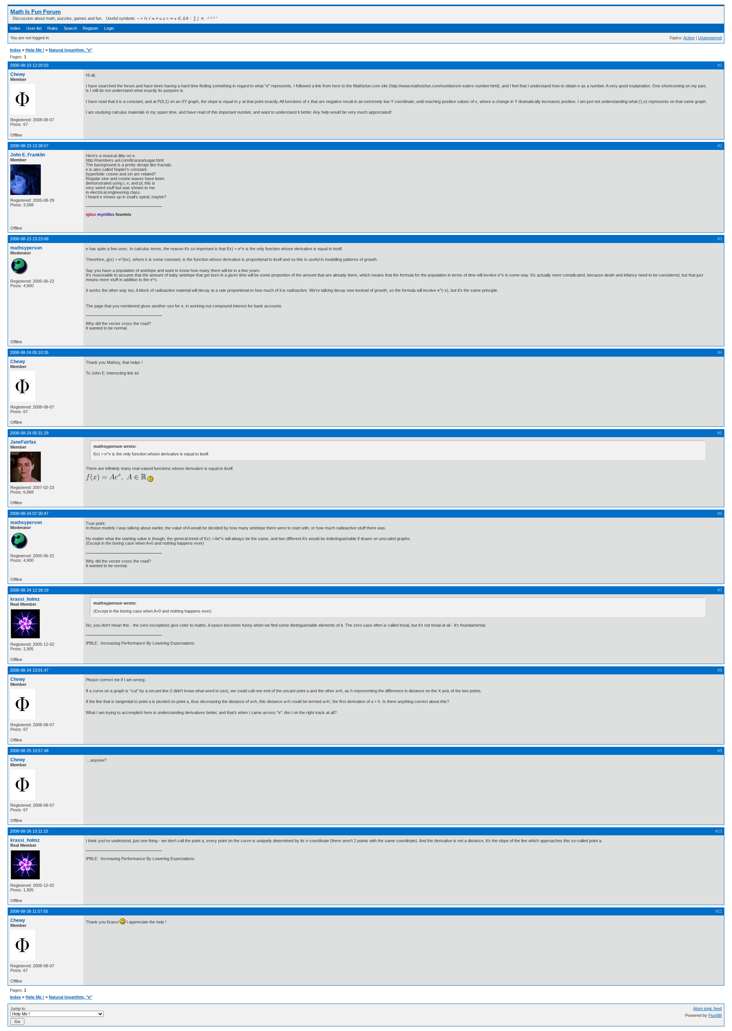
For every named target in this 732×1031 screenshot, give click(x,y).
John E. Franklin (27, 155)
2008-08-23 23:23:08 (29, 238)
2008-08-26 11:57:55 (29, 911)
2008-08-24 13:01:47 (29, 670)
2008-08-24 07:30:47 (29, 513)
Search (70, 28)
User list (34, 28)
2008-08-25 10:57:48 (29, 750)
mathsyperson (26, 248)
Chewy (17, 74)
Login (109, 28)
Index (15, 28)
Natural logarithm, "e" (70, 50)
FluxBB (715, 1015)
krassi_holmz (25, 599)
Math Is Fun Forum (35, 11)
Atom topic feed (707, 1008)
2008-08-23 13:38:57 (29, 145)
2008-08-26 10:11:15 (29, 831)
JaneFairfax (23, 442)
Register (90, 28)
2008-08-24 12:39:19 (29, 590)
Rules (52, 28)
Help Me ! (35, 50)
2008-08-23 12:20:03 (29, 65)
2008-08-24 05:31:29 (29, 433)
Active (689, 37)
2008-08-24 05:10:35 (29, 352)
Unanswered (710, 37)
